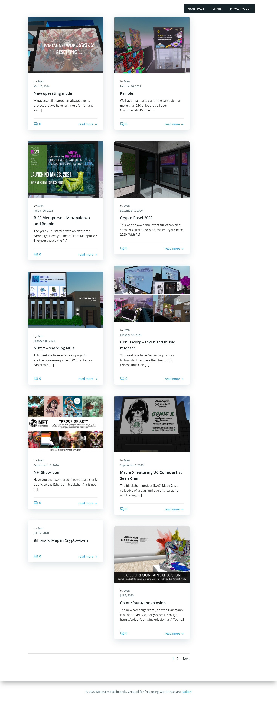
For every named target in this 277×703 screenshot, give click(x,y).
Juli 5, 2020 (127, 595)
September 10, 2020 (46, 465)
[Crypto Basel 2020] (151, 169)
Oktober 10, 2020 (44, 341)
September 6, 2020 (132, 465)
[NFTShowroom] (65, 424)
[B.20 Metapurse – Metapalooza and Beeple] (65, 169)
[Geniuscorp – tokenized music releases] (151, 293)
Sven (40, 81)
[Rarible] (151, 45)
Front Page (196, 8)
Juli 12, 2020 (41, 533)
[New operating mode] (65, 45)
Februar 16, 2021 (130, 86)
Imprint (217, 8)
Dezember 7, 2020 (131, 210)
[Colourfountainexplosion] (151, 554)
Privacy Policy (240, 8)
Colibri (187, 692)
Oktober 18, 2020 (130, 335)
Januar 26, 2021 (43, 210)
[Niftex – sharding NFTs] (65, 299)
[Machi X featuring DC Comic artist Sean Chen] (151, 424)
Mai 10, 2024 (42, 86)
